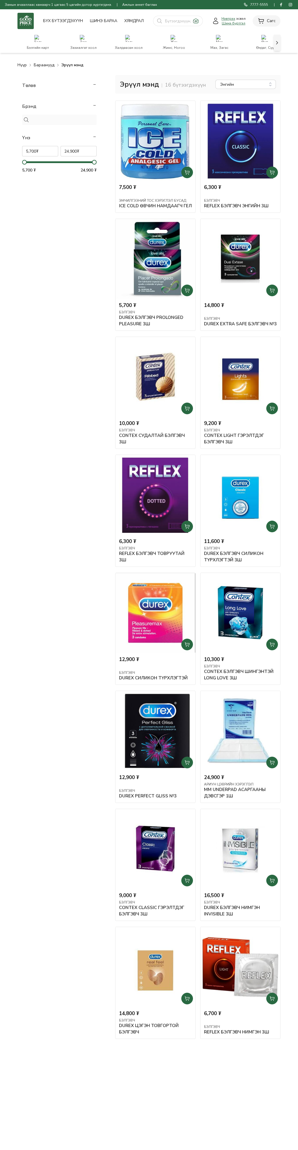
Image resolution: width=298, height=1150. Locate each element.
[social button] (281, 5)
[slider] (24, 162)
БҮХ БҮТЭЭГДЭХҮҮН (63, 21)
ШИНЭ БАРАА (103, 21)
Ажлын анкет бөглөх (139, 4)
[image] (196, 21)
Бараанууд (44, 65)
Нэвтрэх (228, 18)
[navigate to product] (155, 141)
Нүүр (22, 65)
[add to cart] (187, 172)
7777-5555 (259, 4)
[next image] (277, 43)
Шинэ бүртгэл (233, 23)
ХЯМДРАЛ (134, 21)
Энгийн (227, 84)
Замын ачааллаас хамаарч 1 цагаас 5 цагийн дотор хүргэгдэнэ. (58, 4)
